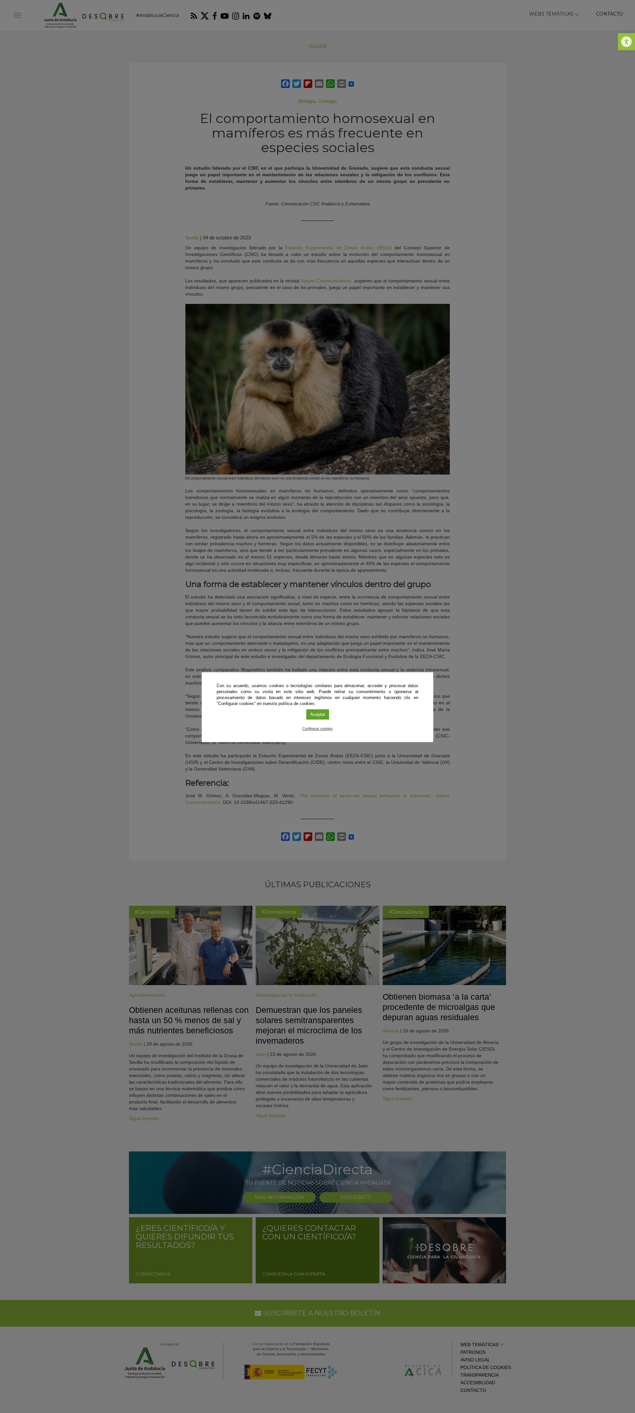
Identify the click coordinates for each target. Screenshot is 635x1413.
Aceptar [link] (317, 714)
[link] (626, 41)
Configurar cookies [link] (317, 728)
